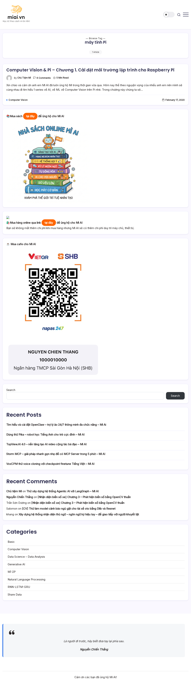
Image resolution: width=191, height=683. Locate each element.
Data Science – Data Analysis (26, 556)
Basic (11, 541)
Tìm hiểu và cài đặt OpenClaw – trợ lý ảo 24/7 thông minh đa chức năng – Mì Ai (56, 424)
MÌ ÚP (12, 572)
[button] (169, 15)
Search (10, 390)
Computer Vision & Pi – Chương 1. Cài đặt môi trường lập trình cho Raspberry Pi (90, 70)
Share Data (15, 594)
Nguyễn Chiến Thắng (19, 497)
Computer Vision (18, 549)
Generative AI (16, 564)
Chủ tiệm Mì (24, 77)
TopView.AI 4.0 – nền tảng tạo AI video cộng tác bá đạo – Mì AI (46, 444)
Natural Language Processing (26, 579)
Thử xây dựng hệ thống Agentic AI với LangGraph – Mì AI (62, 491)
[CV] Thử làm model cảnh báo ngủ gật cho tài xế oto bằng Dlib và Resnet (68, 508)
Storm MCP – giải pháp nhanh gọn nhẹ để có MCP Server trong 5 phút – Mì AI (55, 454)
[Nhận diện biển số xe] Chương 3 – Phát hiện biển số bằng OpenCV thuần (84, 497)
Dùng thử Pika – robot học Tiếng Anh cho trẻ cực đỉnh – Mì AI (45, 434)
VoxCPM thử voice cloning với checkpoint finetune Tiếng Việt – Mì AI (50, 464)
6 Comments (44, 78)
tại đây (30, 116)
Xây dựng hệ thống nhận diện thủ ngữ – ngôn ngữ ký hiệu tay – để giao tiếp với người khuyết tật (79, 514)
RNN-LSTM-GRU (19, 587)
